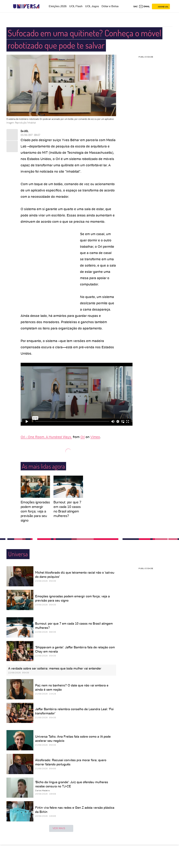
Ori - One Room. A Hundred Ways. (46, 437)
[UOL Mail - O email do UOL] (144, 6)
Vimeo (95, 437)
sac (135, 6)
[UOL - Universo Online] (42, 6)
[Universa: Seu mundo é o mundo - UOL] (26, 6)
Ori (82, 437)
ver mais (59, 828)
